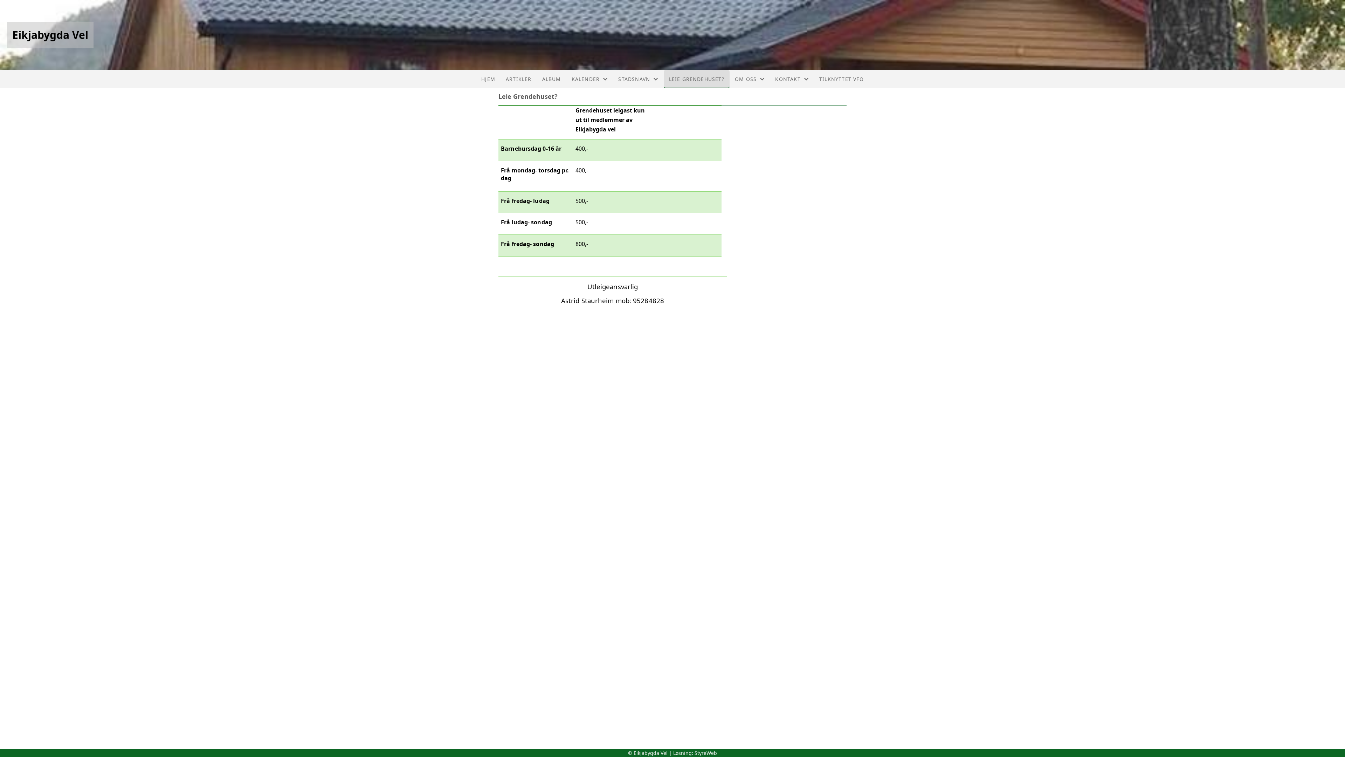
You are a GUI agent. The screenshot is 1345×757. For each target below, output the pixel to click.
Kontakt (787, 79)
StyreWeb (706, 753)
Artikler (519, 79)
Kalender (586, 79)
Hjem (488, 79)
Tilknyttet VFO (841, 79)
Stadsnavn (634, 79)
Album (551, 79)
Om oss (746, 79)
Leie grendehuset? (696, 79)
